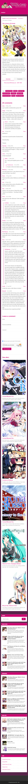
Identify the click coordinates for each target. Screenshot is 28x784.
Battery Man (10, 741)
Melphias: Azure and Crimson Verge (15, 654)
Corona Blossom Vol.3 (8, 522)
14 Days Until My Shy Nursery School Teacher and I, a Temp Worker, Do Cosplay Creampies (15, 637)
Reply (24, 105)
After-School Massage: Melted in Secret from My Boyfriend (16, 628)
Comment (4, 329)
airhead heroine (9, 90)
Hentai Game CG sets (6, 764)
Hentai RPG (4, 761)
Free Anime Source (6, 769)
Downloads (20, 18)
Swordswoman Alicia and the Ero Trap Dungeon (15, 728)
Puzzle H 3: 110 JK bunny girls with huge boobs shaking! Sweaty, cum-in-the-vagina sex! (16, 663)
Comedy (15, 90)
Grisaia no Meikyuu (7, 480)
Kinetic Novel (21, 90)
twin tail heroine (20, 95)
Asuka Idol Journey (11, 747)
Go (23, 618)
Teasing (13, 95)
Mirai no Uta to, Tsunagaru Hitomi (11, 563)
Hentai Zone (4, 766)
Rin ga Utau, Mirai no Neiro (9, 605)
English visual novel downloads (9, 18)
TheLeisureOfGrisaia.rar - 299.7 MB (13, 82)
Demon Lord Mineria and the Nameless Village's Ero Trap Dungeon (16, 699)
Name (3, 319)
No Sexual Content (6, 95)
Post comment (7, 348)
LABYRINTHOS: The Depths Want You (15, 735)
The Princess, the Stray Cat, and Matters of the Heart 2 (16, 647)
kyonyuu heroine (6, 93)
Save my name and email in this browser (12, 341)
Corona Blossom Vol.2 (8, 396)
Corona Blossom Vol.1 (8, 438)
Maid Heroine (20, 93)
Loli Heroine (13, 93)
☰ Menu (3, 12)
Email (6, 324)
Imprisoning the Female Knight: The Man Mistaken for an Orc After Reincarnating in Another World (16, 706)
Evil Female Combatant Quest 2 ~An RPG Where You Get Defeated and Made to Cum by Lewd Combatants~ (16, 720)
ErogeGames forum (6, 759)
